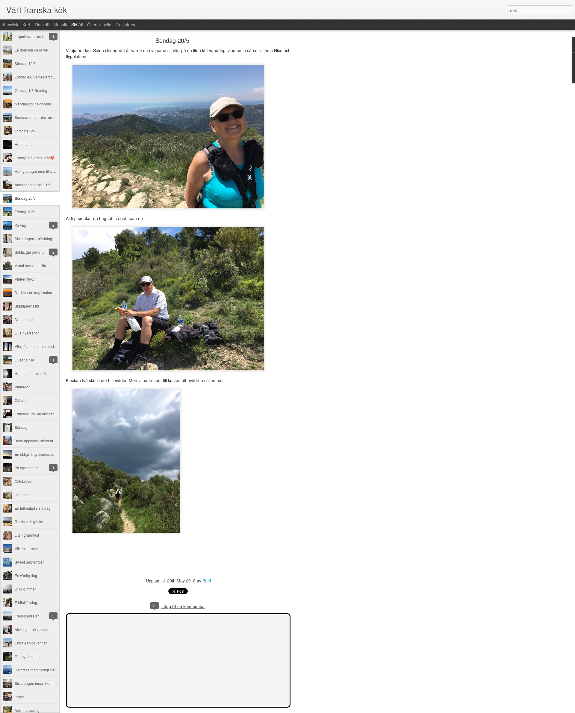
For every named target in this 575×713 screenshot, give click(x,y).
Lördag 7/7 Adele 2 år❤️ (35, 157)
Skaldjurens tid (27, 305)
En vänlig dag (26, 575)
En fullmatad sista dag (33, 508)
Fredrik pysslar (27, 615)
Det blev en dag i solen (33, 292)
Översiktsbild (99, 25)
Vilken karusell (27, 548)
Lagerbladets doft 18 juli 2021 (39, 36)
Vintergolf (22, 386)
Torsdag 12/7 (25, 130)
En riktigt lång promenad (35, 454)
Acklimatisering (27, 710)
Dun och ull (24, 319)
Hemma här (24, 144)
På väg (20, 225)
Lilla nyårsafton (27, 332)
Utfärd (20, 696)
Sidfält (77, 25)
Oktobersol (23, 481)
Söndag (21, 427)
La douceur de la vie (31, 49)
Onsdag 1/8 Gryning (31, 90)
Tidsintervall (127, 25)
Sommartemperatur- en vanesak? (42, 117)
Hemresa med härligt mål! (36, 669)
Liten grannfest (27, 535)
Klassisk (10, 25)
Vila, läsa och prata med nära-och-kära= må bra (53, 346)
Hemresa (22, 494)
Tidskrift (41, 25)
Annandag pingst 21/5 (33, 184)
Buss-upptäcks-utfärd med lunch (41, 440)
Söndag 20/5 (25, 198)
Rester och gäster (29, 521)
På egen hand (26, 467)
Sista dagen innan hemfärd (37, 683)
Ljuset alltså (24, 359)
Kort (26, 25)
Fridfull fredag (26, 602)
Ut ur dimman (26, 588)
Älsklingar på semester (33, 629)
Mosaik (60, 25)
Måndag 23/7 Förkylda (33, 103)
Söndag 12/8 (25, 63)
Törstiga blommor (29, 656)
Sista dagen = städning (33, 238)
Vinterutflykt (24, 278)
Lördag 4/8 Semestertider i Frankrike (44, 76)
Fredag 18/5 (24, 211)
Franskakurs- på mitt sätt (34, 413)
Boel (206, 581)
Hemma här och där (31, 373)
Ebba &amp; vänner (31, 642)
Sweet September (29, 561)
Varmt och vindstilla (30, 265)
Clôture (21, 400)
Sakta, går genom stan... (34, 252)
